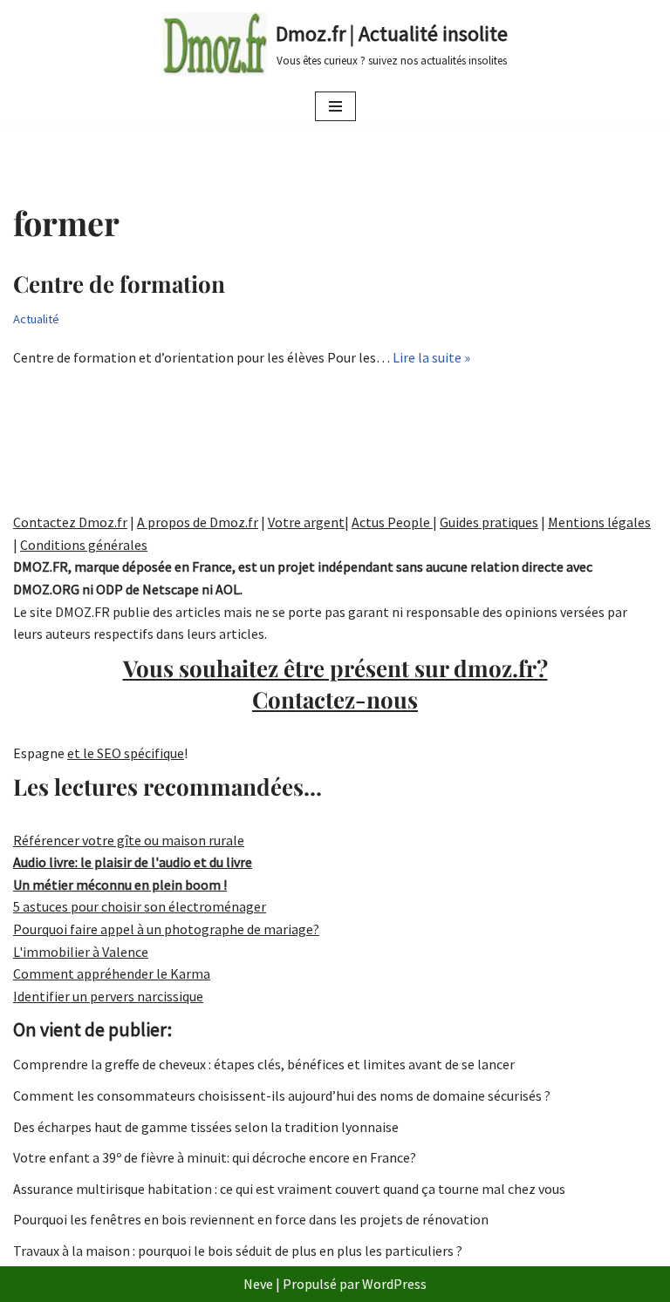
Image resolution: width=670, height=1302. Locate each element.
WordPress (394, 1283)
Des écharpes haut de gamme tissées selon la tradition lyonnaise (206, 1127)
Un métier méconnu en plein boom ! (120, 884)
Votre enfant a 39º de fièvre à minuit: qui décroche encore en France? (214, 1157)
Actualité (36, 319)
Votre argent (306, 522)
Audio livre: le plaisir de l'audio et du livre (132, 862)
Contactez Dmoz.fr (70, 522)
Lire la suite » (431, 357)
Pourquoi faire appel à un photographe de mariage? (166, 929)
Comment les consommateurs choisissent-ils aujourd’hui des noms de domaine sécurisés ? (281, 1095)
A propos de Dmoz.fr (197, 522)
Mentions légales (599, 522)
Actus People (392, 522)
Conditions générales (83, 544)
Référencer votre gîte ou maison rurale (128, 840)
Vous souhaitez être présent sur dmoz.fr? (335, 684)
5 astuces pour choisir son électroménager (139, 906)
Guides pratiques (489, 522)
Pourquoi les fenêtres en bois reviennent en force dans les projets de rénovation (251, 1219)
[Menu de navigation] (335, 106)
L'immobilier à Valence (80, 951)
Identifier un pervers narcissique (108, 996)
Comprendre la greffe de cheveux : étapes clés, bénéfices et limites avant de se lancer (264, 1064)
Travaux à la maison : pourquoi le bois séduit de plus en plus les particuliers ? (237, 1250)
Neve (258, 1283)
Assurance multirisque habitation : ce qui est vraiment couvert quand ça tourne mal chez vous (289, 1188)
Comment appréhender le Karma (111, 973)
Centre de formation (119, 283)
